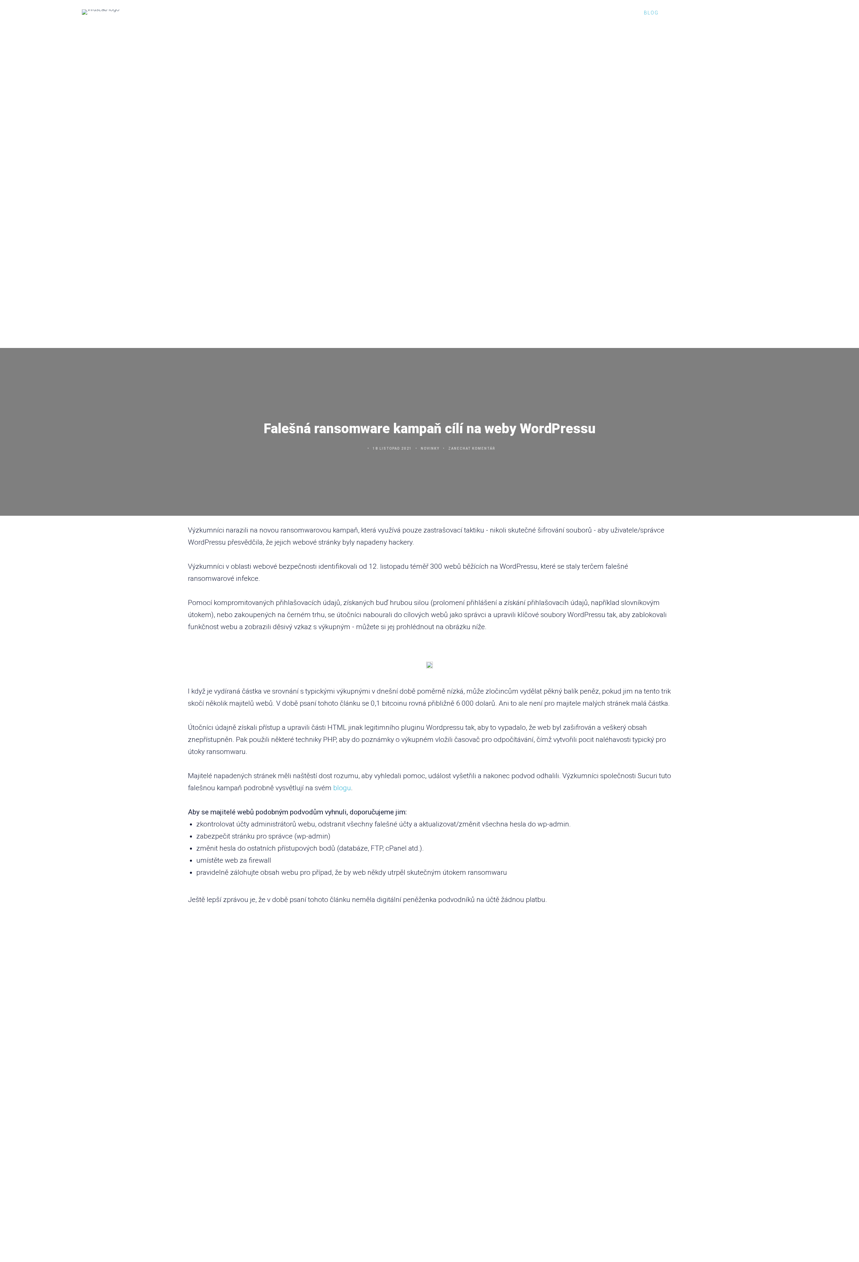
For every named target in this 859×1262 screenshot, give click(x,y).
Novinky (430, 448)
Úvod (555, 12)
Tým (624, 12)
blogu (342, 788)
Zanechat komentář (471, 448)
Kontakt (685, 12)
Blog (651, 12)
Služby (586, 12)
